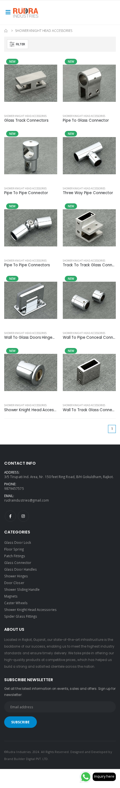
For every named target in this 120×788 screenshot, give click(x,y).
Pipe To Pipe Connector (26, 193)
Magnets (11, 596)
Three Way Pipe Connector (88, 193)
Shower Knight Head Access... (30, 410)
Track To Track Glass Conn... (88, 265)
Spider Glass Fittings (20, 616)
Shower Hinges (16, 576)
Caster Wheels (16, 603)
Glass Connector (17, 562)
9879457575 (14, 488)
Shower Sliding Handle (22, 589)
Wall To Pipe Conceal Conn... (89, 337)
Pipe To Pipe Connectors (27, 265)
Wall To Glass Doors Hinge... (29, 337)
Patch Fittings (14, 556)
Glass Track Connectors (26, 120)
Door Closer (14, 582)
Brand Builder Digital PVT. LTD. (26, 759)
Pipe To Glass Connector (86, 120)
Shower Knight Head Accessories (25, 116)
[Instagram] (23, 516)
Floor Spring (14, 549)
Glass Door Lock (17, 542)
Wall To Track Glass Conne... (88, 410)
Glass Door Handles (20, 569)
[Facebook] (10, 516)
